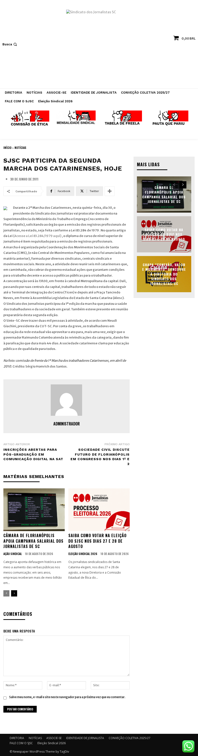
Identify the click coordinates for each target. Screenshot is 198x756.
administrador (66, 424)
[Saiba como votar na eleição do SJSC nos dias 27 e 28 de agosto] (99, 509)
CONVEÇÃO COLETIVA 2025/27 (129, 738)
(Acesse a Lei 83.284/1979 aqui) (37, 236)
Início (7, 148)
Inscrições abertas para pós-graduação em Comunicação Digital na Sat (33, 454)
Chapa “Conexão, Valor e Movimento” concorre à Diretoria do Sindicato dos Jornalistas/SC (164, 274)
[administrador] (66, 400)
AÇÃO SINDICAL (12, 553)
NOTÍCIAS (20, 148)
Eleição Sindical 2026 (82, 553)
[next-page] (14, 593)
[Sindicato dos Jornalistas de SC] (99, 46)
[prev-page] (6, 593)
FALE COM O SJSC (21, 743)
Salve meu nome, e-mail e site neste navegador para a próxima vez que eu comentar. (67, 697)
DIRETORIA (17, 738)
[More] (110, 191)
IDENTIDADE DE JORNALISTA (85, 738)
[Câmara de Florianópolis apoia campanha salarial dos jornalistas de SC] (34, 509)
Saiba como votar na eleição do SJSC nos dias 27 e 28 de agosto (97, 541)
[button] (10, 44)
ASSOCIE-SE (54, 738)
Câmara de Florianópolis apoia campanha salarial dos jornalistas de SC (33, 541)
